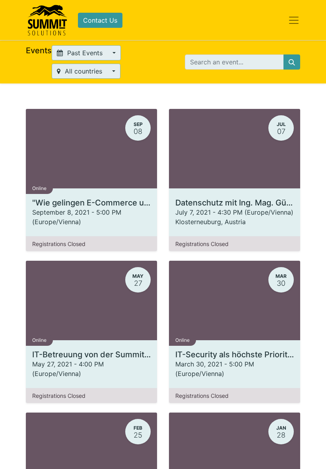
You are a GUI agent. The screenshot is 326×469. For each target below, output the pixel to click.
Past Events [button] (85, 53)
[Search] (291, 62)
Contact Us (100, 20)
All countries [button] (83, 71)
